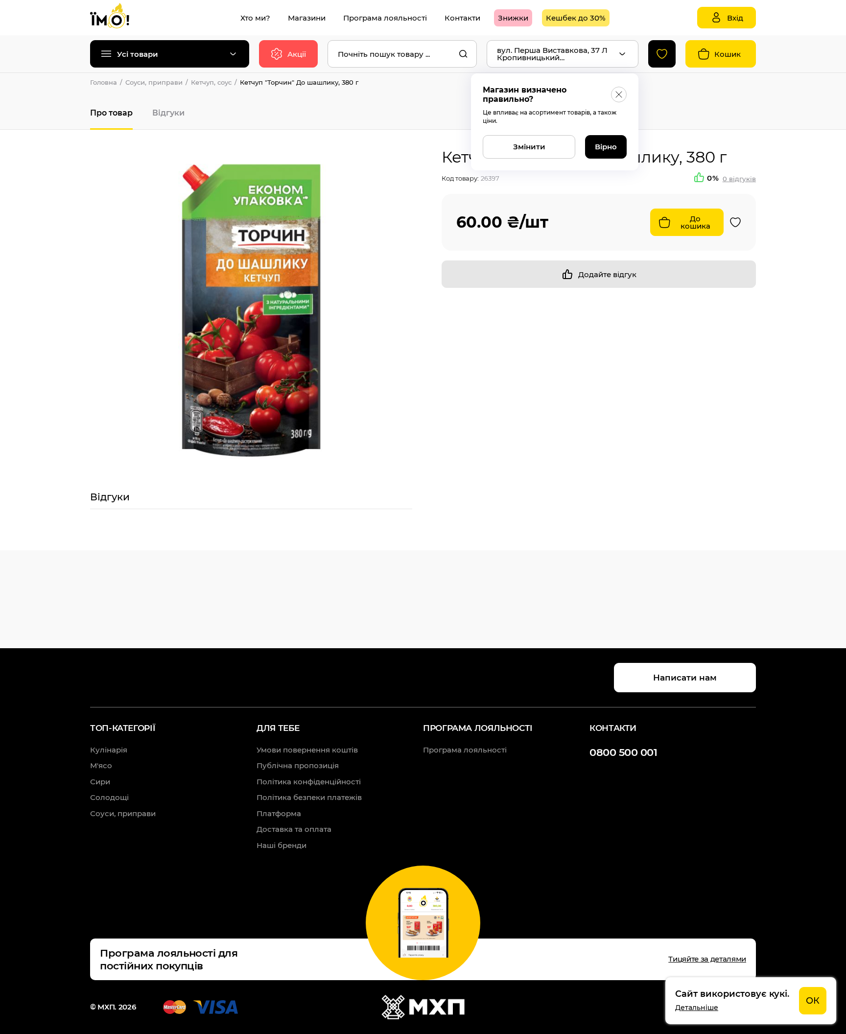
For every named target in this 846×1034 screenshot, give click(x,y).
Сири (100, 781)
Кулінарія (108, 749)
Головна (103, 82)
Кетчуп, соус (211, 82)
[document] (750, 1000)
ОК (813, 1000)
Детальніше (696, 1007)
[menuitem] (255, 17)
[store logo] (119, 17)
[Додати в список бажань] (735, 222)
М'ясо (101, 765)
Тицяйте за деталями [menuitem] (707, 959)
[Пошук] (463, 54)
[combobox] (402, 54)
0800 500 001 (623, 752)
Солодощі (109, 797)
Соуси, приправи (154, 82)
